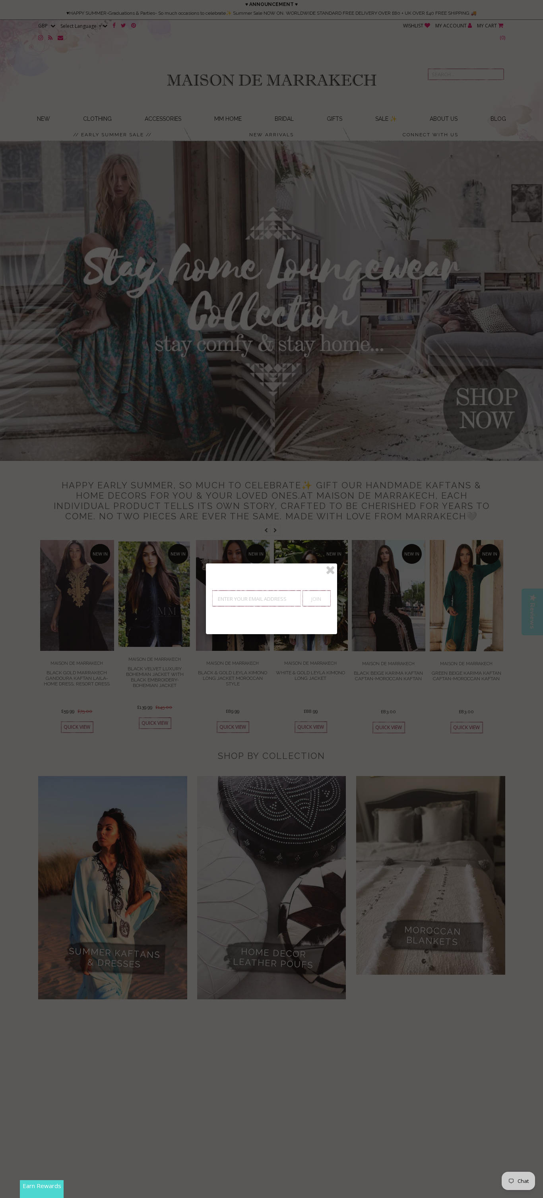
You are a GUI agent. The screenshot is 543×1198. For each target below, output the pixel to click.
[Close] (330, 570)
